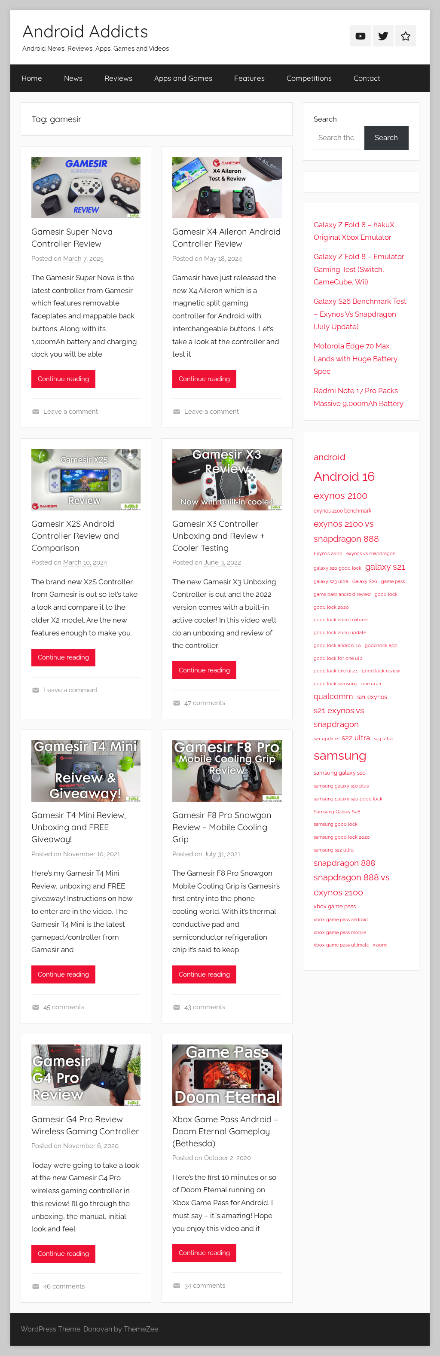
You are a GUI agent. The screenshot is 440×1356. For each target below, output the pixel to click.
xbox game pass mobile (340, 932)
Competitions (309, 77)
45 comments (63, 1007)
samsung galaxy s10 (340, 773)
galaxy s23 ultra (331, 581)
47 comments (204, 703)
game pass (393, 581)
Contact (367, 77)
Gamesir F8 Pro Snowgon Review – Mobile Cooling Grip (222, 826)
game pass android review (342, 594)
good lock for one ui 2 (338, 658)
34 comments (204, 1285)
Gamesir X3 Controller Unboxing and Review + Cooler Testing (218, 535)
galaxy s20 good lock (337, 568)
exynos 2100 (340, 495)
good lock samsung (336, 684)
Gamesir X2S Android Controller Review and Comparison (75, 535)
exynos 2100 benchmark (342, 511)
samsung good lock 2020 (342, 837)
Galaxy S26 (364, 581)
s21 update (326, 738)
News (73, 77)
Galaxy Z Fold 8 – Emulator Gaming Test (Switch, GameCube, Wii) (359, 269)
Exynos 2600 (328, 553)
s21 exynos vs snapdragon (339, 717)
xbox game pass (335, 906)
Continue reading (63, 379)
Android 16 (344, 476)
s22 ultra (356, 737)
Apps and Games (183, 77)
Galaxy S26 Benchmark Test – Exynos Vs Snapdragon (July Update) (360, 314)
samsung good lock (336, 824)
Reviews (118, 77)
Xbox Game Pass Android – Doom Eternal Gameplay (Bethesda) (225, 1131)
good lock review (381, 670)
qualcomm (333, 696)
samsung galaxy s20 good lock (348, 798)
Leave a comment (70, 411)
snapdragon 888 (344, 862)
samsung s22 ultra (334, 849)
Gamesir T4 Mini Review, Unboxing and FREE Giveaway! (78, 826)
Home (31, 77)
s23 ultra (383, 738)
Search (325, 119)
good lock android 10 (337, 645)
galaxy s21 (385, 567)
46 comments (64, 1286)
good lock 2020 (331, 607)
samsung (340, 755)
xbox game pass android (341, 919)
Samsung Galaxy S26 (337, 811)
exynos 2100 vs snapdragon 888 (346, 531)
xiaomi (380, 944)
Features (249, 77)
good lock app (381, 645)
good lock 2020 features (341, 619)
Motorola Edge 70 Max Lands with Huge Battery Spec (355, 359)
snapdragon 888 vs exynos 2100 (352, 884)
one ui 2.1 (371, 683)
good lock (386, 594)
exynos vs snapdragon (370, 553)
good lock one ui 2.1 (336, 670)
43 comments (204, 1007)
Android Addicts (85, 31)
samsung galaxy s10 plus (341, 785)
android (329, 457)
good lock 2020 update (340, 632)
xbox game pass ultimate (341, 944)
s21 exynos (372, 696)
